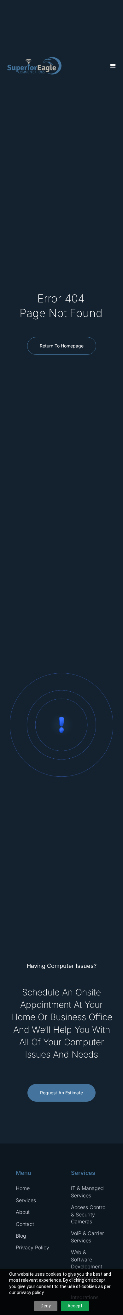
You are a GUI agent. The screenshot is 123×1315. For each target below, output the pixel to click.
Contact (25, 1224)
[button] (113, 66)
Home (23, 1188)
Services (26, 1200)
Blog (21, 1236)
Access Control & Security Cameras (89, 1214)
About (23, 1212)
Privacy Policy (32, 1247)
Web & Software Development (86, 1259)
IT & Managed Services (87, 1191)
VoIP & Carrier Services (87, 1236)
